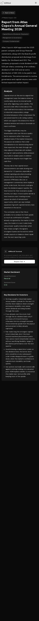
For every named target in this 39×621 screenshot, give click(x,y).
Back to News (9, 13)
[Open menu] (35, 2)
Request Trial (18, 262)
